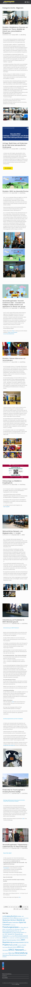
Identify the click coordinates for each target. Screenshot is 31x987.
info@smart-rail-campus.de (9, 745)
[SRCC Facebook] (3, 963)
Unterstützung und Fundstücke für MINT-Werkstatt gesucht (13, 621)
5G (3, 916)
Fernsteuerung (12, 924)
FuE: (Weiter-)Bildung (22, 927)
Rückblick (24, 945)
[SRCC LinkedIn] (3, 965)
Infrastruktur (6, 936)
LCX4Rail (11, 937)
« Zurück (5, 906)
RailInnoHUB (13, 945)
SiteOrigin (17, 984)
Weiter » (26, 908)
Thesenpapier (6, 867)
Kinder (13, 936)
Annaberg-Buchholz (10, 916)
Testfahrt (6, 953)
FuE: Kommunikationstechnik (13, 930)
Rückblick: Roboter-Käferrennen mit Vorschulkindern (14, 359)
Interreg (10, 936)
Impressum (4, 975)
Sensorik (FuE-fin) (12, 947)
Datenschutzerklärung (6, 973)
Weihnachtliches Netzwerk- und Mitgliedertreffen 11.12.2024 (12, 532)
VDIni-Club (11, 953)
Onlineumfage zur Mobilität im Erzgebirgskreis (12, 482)
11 (17, 908)
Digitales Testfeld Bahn (13, 922)
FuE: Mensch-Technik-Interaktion (18, 932)
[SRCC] (8, 2)
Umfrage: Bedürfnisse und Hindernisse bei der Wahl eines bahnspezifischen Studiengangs (15, 145)
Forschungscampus (11, 927)
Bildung (16, 918)
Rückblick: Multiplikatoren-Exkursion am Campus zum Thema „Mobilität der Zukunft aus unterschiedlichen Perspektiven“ (15, 30)
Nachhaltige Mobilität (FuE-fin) (20, 942)
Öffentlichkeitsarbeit (14, 955)
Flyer (13, 330)
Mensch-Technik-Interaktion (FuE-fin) (12, 940)
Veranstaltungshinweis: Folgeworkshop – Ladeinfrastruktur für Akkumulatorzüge (15, 846)
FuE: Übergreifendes (17, 934)
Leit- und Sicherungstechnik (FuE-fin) (20, 937)
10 (14, 908)
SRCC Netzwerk (16, 949)
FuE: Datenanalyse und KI (17, 929)
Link (13, 701)
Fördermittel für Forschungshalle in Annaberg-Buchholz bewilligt (14, 791)
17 (22, 908)
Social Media (5, 977)
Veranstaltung (21, 952)
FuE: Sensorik (8, 934)
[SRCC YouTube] (3, 969)
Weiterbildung (6, 955)
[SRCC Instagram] (3, 967)
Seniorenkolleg (5, 947)
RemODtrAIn (19, 945)
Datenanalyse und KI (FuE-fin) (23, 918)
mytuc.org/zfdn (6, 506)
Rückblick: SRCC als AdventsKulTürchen (15, 191)
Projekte (6, 944)
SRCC (23, 534)
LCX (8, 937)
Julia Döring (23, 34)
